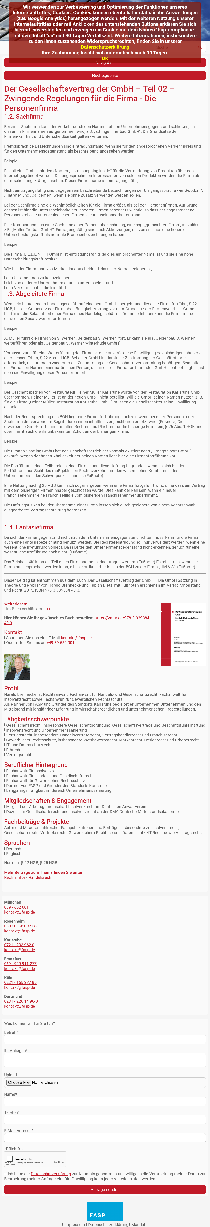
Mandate (139, 1224)
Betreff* (11, 1032)
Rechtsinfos (15, 877)
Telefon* (12, 1112)
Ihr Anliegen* (16, 1050)
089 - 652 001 (16, 907)
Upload (10, 1074)
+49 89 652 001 (60, 642)
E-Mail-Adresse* (18, 1130)
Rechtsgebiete (105, 75)
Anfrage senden (105, 1189)
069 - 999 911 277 (20, 963)
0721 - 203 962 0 (19, 944)
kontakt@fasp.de (76, 637)
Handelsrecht (40, 877)
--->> (47, 608)
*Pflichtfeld (14, 1148)
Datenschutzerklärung (105, 47)
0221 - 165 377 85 (20, 982)
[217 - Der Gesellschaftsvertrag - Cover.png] (180, 634)
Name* (10, 1094)
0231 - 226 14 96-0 (21, 1001)
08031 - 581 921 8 (20, 926)
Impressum (74, 1224)
